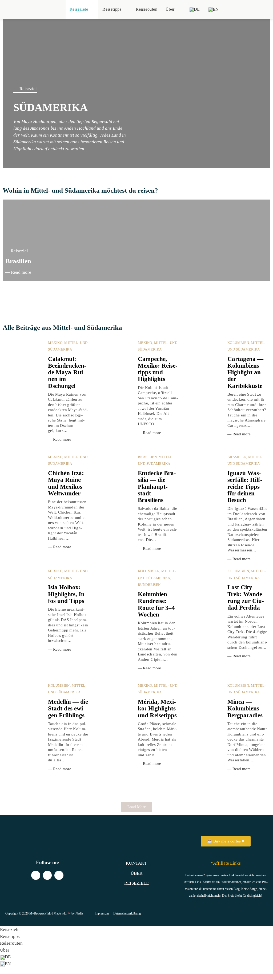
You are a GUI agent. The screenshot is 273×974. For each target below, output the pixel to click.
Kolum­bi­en (238, 343)
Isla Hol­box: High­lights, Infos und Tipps (67, 594)
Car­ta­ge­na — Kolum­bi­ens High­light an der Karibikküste (245, 372)
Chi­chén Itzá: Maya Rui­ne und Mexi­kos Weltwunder (66, 483)
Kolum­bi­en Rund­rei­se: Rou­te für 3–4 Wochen (156, 604)
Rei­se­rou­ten (11, 943)
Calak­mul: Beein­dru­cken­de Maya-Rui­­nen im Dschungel (67, 372)
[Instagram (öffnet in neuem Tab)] (255, 9)
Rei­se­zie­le (9, 929)
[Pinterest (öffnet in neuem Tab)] (248, 9)
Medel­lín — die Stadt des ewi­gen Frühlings (68, 708)
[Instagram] (35, 875)
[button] (119, 296)
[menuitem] (194, 9)
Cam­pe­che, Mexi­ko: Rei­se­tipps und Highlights (158, 369)
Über (4, 950)
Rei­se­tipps (10, 936)
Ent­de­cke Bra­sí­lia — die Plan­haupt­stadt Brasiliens (157, 486)
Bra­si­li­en (18, 261)
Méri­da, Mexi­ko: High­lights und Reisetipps (157, 708)
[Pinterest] (47, 875)
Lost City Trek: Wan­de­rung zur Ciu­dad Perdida (245, 597)
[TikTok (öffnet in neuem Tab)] (263, 9)
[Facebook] (58, 875)
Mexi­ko (55, 343)
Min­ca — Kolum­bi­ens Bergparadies (245, 708)
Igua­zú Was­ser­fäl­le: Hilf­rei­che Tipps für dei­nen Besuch (244, 486)
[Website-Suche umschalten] (228, 9)
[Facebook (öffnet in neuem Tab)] (240, 9)
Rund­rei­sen (149, 585)
